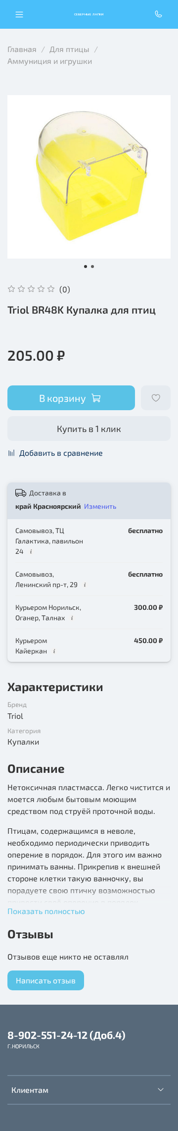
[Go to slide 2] (92, 266)
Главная (22, 49)
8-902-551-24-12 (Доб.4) (66, 1034)
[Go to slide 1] (85, 266)
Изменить (100, 506)
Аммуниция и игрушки (49, 60)
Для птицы (69, 49)
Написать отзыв (46, 980)
